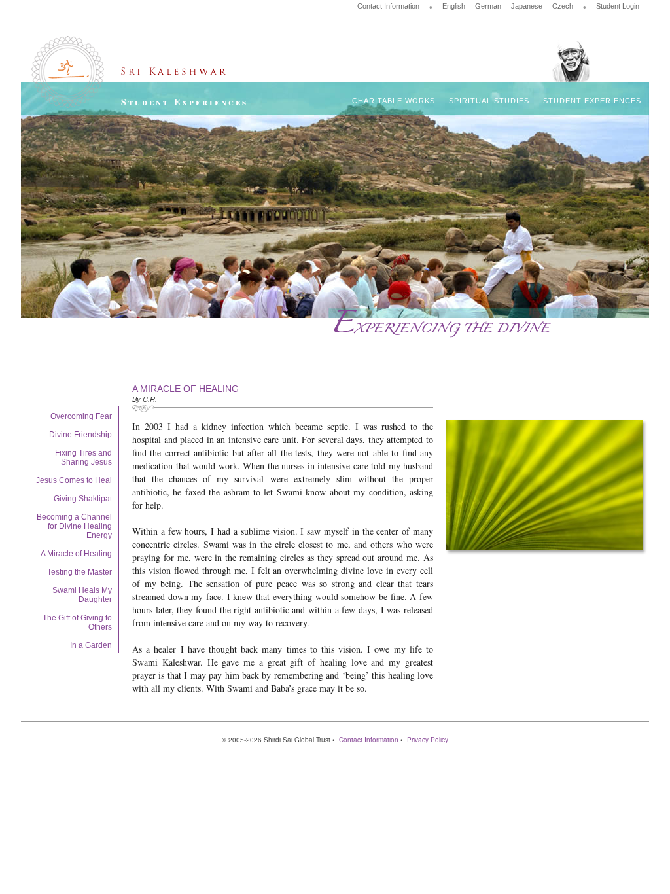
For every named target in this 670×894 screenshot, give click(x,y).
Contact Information (388, 6)
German (488, 6)
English (453, 6)
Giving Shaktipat (83, 498)
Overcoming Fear (81, 416)
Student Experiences (592, 101)
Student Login (617, 6)
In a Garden (91, 645)
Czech (562, 6)
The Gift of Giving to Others (77, 622)
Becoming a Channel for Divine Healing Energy (74, 526)
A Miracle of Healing (76, 553)
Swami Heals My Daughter (82, 595)
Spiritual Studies (489, 101)
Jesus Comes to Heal (74, 480)
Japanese (526, 6)
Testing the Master (79, 572)
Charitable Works (393, 101)
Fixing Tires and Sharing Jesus (83, 457)
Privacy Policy (427, 739)
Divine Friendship (80, 434)
